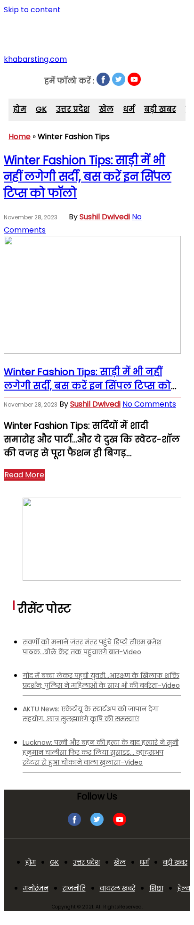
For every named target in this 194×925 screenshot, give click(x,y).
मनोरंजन (35, 888)
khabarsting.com (35, 59)
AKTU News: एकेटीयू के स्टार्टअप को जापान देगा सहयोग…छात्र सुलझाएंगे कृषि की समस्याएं (91, 714)
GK (41, 109)
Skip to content (32, 9)
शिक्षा (156, 888)
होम (19, 109)
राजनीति (74, 888)
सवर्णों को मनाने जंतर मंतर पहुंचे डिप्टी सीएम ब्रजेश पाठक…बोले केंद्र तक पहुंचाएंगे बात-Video (92, 647)
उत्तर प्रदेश (72, 109)
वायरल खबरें (117, 888)
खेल (106, 109)
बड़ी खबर (160, 109)
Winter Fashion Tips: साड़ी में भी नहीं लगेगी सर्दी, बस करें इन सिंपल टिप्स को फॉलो (87, 176)
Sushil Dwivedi (105, 216)
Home (19, 136)
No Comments (149, 404)
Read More (24, 474)
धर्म (129, 109)
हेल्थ (184, 888)
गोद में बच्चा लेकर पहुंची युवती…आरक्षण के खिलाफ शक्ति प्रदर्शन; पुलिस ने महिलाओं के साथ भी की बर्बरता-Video (101, 680)
